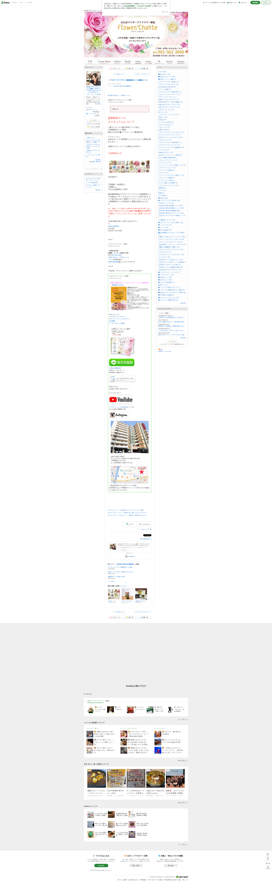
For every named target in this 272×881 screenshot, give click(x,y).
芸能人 (108, 701)
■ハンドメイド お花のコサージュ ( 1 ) (169, 287)
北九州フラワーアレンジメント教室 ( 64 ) (170, 155)
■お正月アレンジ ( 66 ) (165, 280)
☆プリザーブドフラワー (117, 316)
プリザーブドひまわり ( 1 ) (166, 125)
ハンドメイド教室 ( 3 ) (164, 89)
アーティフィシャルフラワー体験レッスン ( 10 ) (172, 165)
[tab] (95, 701)
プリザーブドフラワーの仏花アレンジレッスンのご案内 (93, 146)
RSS (161, 349)
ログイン (266, 2)
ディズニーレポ (159, 728)
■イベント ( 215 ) (163, 227)
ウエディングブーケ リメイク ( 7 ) (168, 160)
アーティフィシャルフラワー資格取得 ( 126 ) (171, 147)
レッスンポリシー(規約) (117, 323)
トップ (90, 62)
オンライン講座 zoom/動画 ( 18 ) (168, 183)
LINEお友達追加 (113, 226)
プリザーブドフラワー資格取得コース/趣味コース (128, 80)
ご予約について (90, 137)
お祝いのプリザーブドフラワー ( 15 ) (168, 107)
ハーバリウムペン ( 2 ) (164, 162)
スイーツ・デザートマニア (128, 728)
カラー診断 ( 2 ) (162, 195)
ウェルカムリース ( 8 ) (164, 140)
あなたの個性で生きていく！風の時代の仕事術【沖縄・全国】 (172, 321)
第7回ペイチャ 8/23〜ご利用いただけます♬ (120, 572)
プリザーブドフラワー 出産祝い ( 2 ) (168, 82)
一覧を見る (183, 303)
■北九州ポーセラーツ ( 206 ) (166, 76)
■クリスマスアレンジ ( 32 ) (166, 274)
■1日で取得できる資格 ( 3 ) (166, 295)
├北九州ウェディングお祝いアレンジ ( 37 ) (170, 259)
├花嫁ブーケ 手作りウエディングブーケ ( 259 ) (171, 237)
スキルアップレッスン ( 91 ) (166, 109)
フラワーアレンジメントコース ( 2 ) (168, 185)
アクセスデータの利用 (156, 880)
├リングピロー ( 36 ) (164, 257)
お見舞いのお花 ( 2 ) (164, 130)
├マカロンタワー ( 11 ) (164, 252)
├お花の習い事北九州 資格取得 (122, 86)
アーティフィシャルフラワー (120, 319)
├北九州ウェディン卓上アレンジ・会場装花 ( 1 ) (172, 262)
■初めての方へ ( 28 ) (164, 74)
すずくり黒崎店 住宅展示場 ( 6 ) (167, 157)
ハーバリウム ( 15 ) (163, 150)
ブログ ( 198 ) (162, 71)
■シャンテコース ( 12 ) (165, 225)
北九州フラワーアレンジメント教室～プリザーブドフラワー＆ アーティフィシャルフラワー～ (93, 89)
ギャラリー (117, 62)
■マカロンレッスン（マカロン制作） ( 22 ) (170, 222)
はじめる (101, 865)
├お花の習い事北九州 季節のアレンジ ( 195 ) (171, 208)
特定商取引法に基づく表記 (173, 880)
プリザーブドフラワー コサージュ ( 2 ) (169, 94)
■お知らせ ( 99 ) (163, 198)
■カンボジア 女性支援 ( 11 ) (166, 282)
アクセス (169, 62)
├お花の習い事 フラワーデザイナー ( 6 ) (169, 269)
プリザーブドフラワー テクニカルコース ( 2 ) (171, 132)
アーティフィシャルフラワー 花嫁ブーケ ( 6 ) (171, 175)
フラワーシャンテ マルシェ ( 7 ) (167, 97)
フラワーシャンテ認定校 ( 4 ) (166, 170)
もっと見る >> (111, 581)
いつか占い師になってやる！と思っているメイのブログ (172, 330)
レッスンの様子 (148, 62)
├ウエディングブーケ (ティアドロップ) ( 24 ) (171, 239)
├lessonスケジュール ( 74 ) (166, 203)
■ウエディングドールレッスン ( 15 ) (168, 297)
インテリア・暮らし (92, 728)
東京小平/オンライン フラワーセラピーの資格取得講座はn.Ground (172, 334)
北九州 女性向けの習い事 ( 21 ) (167, 87)
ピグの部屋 (98, 94)
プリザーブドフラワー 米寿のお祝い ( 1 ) (169, 142)
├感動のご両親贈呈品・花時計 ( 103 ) (169, 247)
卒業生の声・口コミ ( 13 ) (165, 152)
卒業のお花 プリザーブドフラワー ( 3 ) (169, 104)
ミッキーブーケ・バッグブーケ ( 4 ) (168, 114)
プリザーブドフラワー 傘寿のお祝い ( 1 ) (169, 92)
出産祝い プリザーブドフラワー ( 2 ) (168, 99)
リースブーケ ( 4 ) (163, 173)
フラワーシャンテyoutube (118, 407)
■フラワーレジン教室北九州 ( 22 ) (168, 300)
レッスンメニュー (104, 62)
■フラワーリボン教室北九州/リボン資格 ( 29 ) (171, 290)
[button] (268, 867)
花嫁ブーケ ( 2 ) (162, 285)
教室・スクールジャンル (92, 113)
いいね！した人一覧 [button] (145, 529)
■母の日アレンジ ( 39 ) (165, 277)
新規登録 (255, 2)
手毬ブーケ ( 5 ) (162, 117)
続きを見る (98, 104)
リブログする (146, 524)
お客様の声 (138, 62)
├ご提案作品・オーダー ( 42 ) (166, 220)
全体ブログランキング (92, 109)
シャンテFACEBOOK (92, 182)
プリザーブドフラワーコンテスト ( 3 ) (169, 145)
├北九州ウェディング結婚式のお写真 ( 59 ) (170, 267)
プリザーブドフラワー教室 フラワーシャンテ (93, 179)
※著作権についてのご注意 (164, 351)
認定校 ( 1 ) (161, 193)
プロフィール (90, 94)
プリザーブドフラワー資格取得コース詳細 (120, 567)
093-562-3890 (116, 255)
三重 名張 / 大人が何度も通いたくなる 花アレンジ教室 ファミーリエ (172, 317)
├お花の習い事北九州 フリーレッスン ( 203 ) (171, 213)
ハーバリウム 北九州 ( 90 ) (166, 122)
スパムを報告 (123, 880)
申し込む (171, 865)
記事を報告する (146, 539)
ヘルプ (186, 880)
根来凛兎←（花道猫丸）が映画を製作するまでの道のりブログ (172, 326)
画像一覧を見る (96, 161)
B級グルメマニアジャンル (95, 701)
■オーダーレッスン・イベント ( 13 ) (168, 272)
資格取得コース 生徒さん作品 (116, 576)
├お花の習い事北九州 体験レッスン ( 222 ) (170, 205)
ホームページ (159, 62)
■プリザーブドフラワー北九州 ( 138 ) (169, 200)
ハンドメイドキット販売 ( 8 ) (166, 180)
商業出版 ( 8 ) (162, 188)
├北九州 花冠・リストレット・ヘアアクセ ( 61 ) (172, 244)
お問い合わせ (181, 62)
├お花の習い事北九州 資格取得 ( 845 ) (169, 210)
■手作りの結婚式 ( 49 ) (165, 230)
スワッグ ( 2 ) (162, 190)
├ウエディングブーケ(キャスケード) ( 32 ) (170, 242)
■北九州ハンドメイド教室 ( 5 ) (167, 79)
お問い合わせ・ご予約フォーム (119, 95)
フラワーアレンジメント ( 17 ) (167, 167)
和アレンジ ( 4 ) (162, 112)
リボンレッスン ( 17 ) (164, 127)
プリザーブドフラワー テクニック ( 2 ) (169, 135)
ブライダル (128, 62)
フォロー (123, 550)
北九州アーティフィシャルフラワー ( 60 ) (170, 137)
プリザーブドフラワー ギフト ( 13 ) (168, 84)
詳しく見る (135, 865)
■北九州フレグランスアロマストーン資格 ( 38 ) (172, 292)
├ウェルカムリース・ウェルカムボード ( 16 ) (171, 254)
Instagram (131, 556)
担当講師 (112, 321)
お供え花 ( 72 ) (162, 119)
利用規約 (143, 880)
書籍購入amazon (118, 285)
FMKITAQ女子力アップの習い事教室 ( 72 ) (170, 102)
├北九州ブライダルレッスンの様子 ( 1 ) (169, 264)
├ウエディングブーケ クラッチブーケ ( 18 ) (170, 249)
